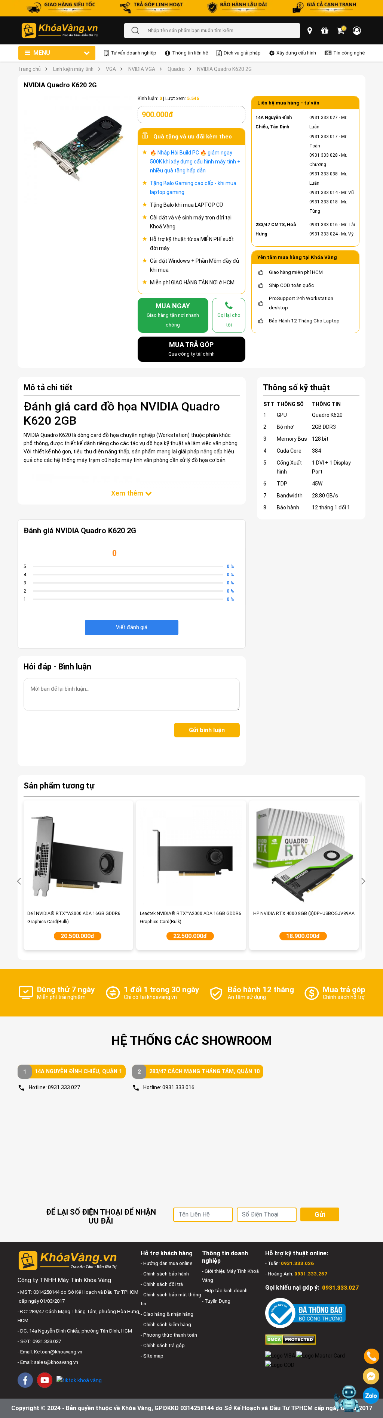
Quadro (176, 69)
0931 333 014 (323, 192)
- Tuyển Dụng (216, 1301)
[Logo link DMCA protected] (290, 1339)
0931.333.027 (64, 1087)
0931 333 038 (323, 174)
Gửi (320, 1214)
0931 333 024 (323, 234)
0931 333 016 (323, 224)
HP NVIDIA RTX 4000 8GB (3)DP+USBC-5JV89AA (304, 913)
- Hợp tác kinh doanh (225, 1290)
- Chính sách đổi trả (162, 1284)
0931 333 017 (323, 136)
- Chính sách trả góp (163, 1345)
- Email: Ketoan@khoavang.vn (50, 1352)
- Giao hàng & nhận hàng (167, 1314)
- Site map (152, 1356)
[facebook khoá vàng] (25, 1380)
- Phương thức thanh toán (169, 1335)
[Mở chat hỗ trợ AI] (347, 1399)
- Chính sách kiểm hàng (166, 1324)
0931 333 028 (323, 155)
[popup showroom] (310, 30)
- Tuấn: (289, 1263)
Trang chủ (29, 69)
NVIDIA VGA (141, 69)
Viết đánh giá (131, 627)
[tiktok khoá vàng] (79, 1380)
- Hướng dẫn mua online (167, 1263)
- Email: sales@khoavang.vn (48, 1362)
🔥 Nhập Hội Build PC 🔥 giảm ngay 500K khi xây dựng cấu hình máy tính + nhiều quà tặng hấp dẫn (195, 162)
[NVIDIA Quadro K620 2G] (78, 150)
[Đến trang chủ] (72, 30)
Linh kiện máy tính (73, 69)
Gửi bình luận (207, 730)
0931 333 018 (323, 201)
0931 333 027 (323, 117)
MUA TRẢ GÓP (191, 349)
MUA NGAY (173, 314)
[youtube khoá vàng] (44, 1380)
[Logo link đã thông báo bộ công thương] (305, 1312)
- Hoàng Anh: (296, 1274)
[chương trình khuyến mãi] (325, 30)
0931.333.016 (178, 1087)
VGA (111, 69)
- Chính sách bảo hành (165, 1274)
